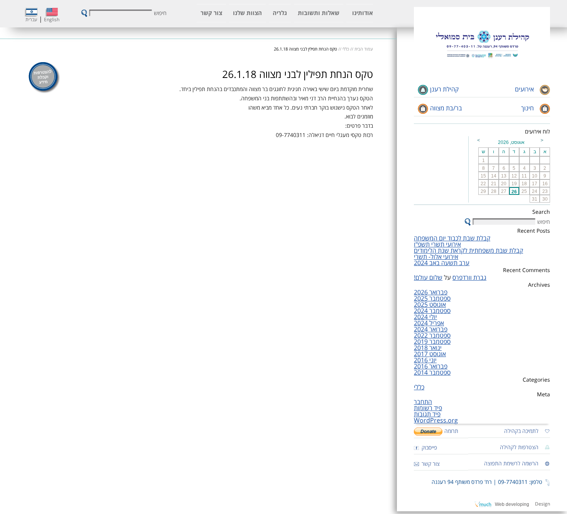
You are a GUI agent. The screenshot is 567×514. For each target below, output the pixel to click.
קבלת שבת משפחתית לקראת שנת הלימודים (468, 251)
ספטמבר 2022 (432, 336)
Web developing (512, 504)
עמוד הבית (363, 49)
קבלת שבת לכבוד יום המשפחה (452, 238)
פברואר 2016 (430, 366)
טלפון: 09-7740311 (520, 482)
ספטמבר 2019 (432, 342)
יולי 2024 (425, 317)
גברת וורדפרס (469, 278)
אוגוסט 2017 (430, 354)
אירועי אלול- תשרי (436, 257)
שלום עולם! (428, 278)
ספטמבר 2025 (432, 299)
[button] (84, 13)
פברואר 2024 (430, 329)
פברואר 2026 (430, 292)
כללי (419, 387)
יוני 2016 (425, 360)
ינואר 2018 (428, 348)
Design (542, 504)
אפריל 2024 (429, 323)
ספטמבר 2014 (432, 373)
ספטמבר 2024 (432, 311)
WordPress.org (436, 420)
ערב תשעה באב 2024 (441, 263)
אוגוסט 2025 (430, 305)
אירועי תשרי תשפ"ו (437, 245)
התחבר (423, 402)
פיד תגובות (427, 414)
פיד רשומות (428, 408)
